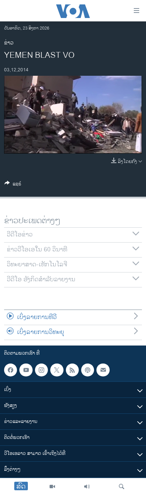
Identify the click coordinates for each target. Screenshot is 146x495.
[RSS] (72, 370)
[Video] (52, 486)
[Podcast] (87, 370)
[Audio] (87, 486)
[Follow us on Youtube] (25, 370)
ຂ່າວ (9, 43)
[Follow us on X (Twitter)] (56, 370)
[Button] (12, 185)
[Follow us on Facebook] (10, 370)
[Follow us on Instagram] (41, 370)
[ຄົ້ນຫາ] (121, 486)
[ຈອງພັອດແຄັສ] (102, 370)
